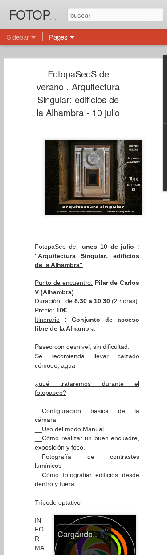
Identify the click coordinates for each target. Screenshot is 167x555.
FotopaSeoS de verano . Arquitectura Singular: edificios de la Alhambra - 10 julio (78, 93)
